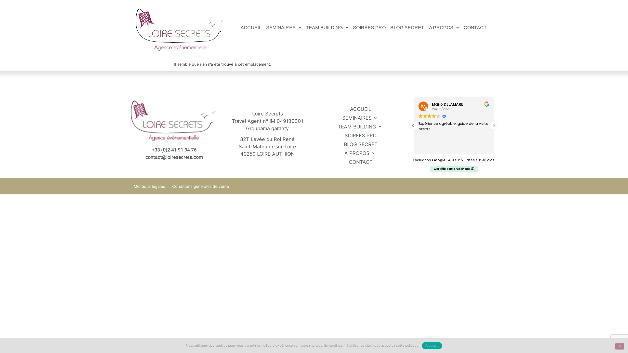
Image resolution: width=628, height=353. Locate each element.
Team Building (324, 27)
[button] (284, 27)
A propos (441, 27)
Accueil (251, 27)
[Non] (619, 346)
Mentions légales (149, 186)
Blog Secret (407, 27)
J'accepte (432, 345)
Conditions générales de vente (200, 186)
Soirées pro (369, 27)
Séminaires (281, 27)
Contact (475, 27)
